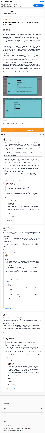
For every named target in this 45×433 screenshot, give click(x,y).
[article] (22, 160)
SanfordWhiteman (9, 138)
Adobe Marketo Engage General (5, 5)
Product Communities (7, 4)
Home (2, 4)
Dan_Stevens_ (10, 183)
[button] (38, 5)
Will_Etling (8, 314)
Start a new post (30, 130)
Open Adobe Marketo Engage (10, 13)
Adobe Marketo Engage (14, 4)
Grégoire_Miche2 (9, 227)
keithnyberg (8, 29)
